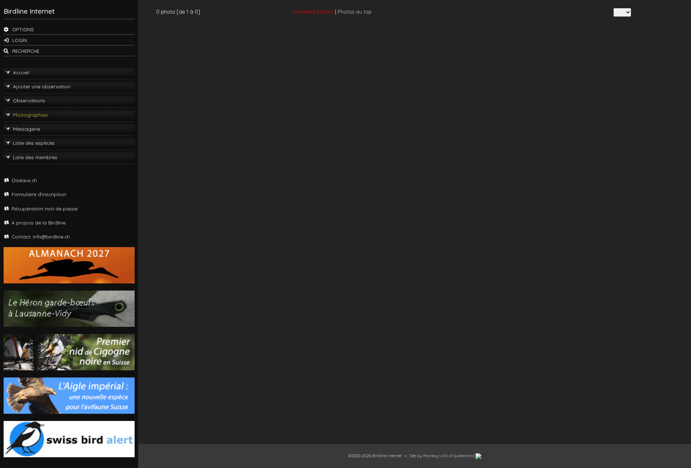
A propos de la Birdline (39, 222)
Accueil (21, 72)
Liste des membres (35, 157)
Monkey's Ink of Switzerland (449, 455)
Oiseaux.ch (24, 180)
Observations (29, 100)
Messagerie (26, 129)
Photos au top (355, 12)
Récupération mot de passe (44, 208)
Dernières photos (313, 12)
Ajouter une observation (42, 86)
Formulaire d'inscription (39, 194)
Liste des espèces (34, 143)
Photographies (30, 115)
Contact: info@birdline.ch (41, 236)
